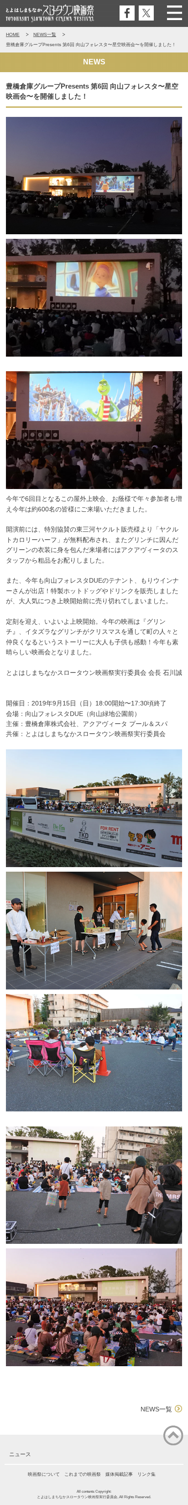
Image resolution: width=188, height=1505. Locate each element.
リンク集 (146, 1474)
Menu (174, 13)
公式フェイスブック (127, 13)
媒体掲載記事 (119, 1474)
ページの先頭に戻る (173, 1436)
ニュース (20, 1454)
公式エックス (146, 13)
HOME (13, 34)
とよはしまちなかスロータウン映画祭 (50, 13)
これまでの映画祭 (82, 1474)
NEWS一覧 (44, 34)
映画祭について (44, 1474)
